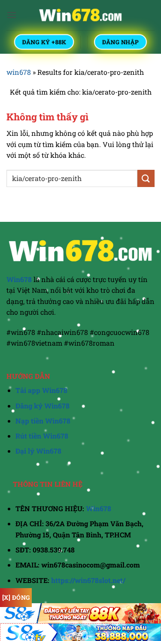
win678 (18, 72)
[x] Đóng (16, 597)
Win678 (98, 508)
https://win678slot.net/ (88, 580)
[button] (11, 14)
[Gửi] (146, 178)
